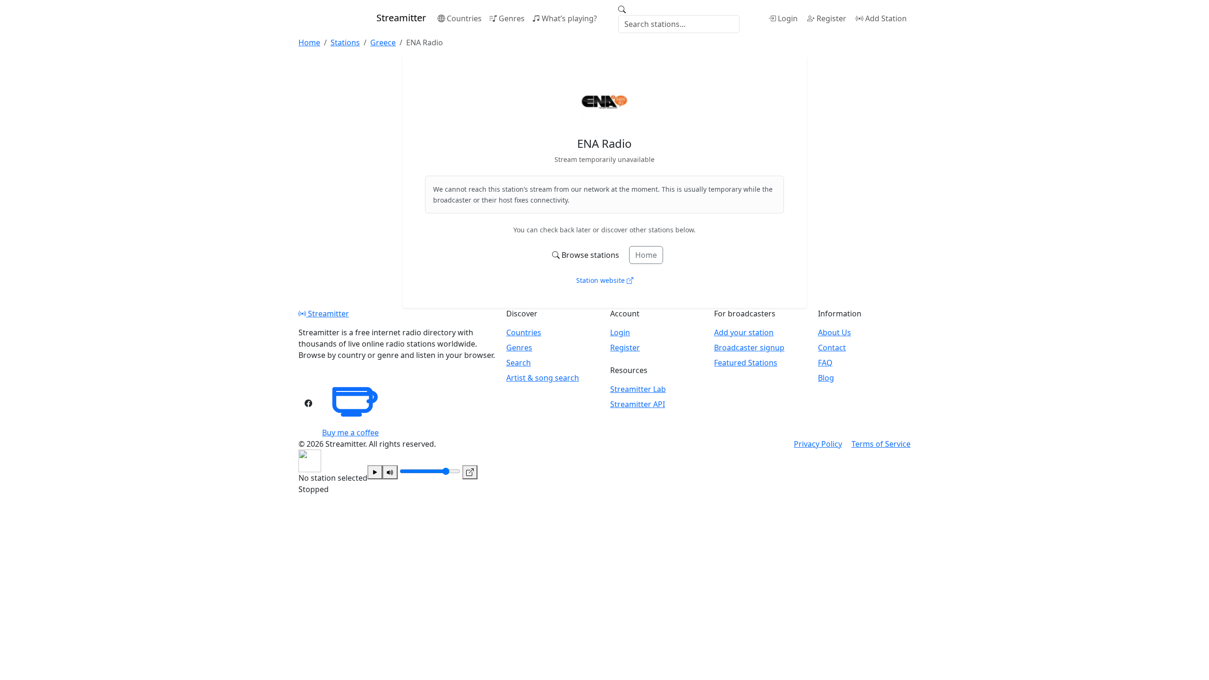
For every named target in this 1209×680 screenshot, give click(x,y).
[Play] (375, 472)
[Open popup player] (469, 472)
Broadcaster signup (749, 347)
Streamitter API (637, 404)
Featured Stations (745, 362)
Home (646, 255)
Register (831, 18)
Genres (512, 18)
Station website (601, 280)
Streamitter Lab (638, 389)
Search (518, 362)
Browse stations (590, 255)
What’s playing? (569, 18)
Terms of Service (881, 444)
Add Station (886, 18)
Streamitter (327, 313)
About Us (834, 332)
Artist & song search (542, 378)
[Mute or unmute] (390, 472)
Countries (464, 18)
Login (788, 18)
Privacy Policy (818, 444)
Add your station (744, 332)
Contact (832, 347)
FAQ (825, 362)
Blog (826, 378)
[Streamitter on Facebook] (308, 403)
